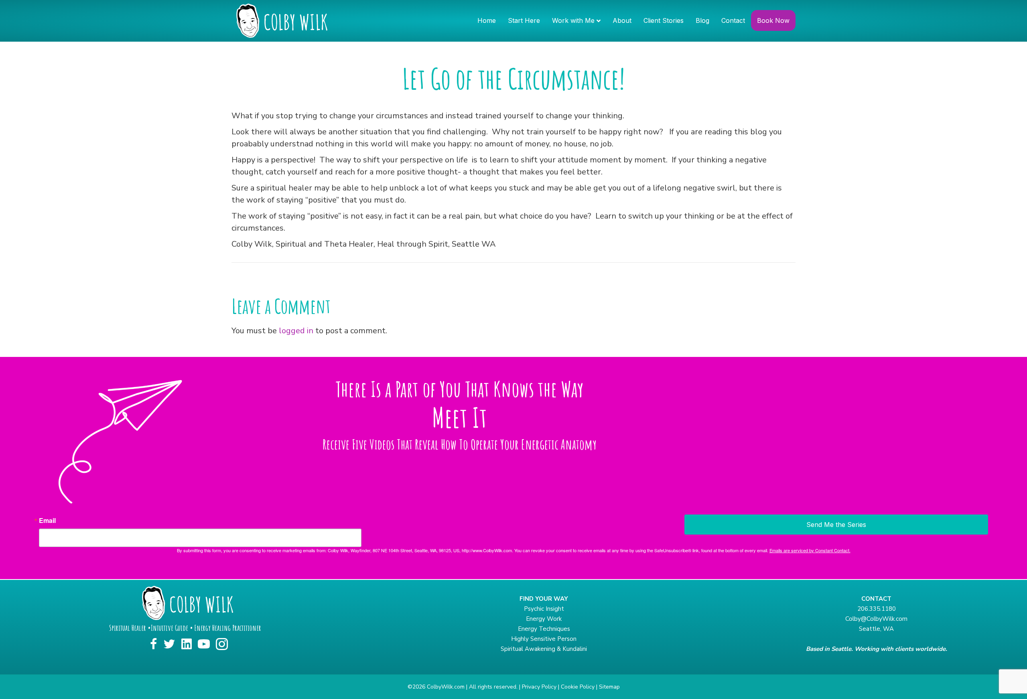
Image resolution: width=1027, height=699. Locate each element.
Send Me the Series (836, 525)
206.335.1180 (876, 609)
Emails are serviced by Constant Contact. (809, 550)
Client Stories (663, 20)
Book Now (773, 20)
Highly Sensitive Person (543, 639)
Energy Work (544, 619)
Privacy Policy (539, 687)
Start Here (524, 20)
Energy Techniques (544, 629)
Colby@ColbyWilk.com (876, 619)
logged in (296, 330)
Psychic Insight (544, 609)
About (622, 20)
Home (486, 20)
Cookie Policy (578, 687)
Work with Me (573, 20)
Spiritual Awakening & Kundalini (544, 649)
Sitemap (609, 687)
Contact (733, 20)
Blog (702, 20)
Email (47, 520)
